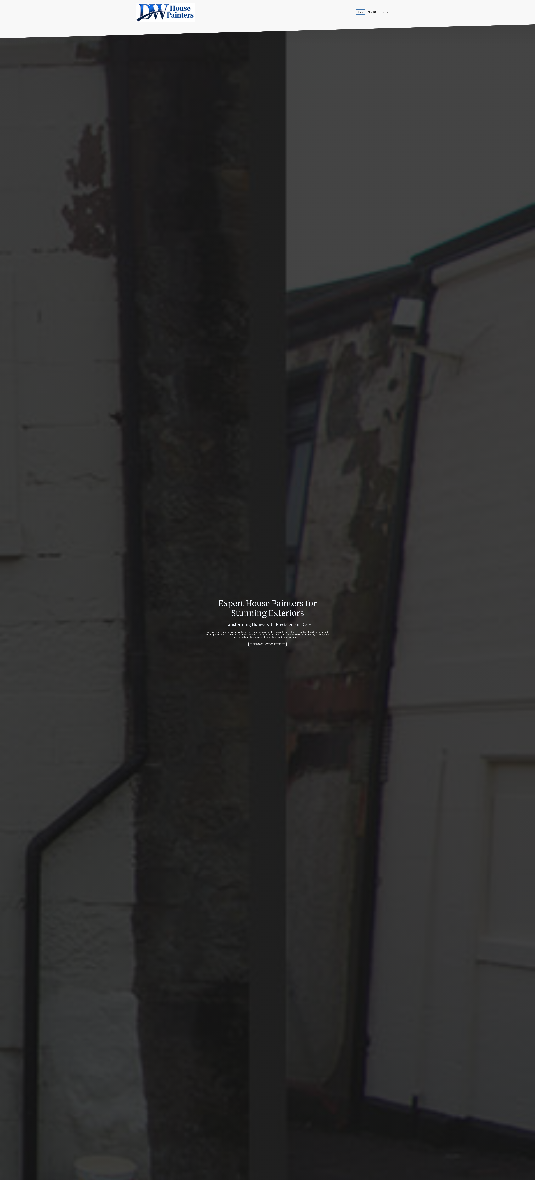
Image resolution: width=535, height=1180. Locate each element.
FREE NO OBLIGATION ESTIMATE (267, 644)
